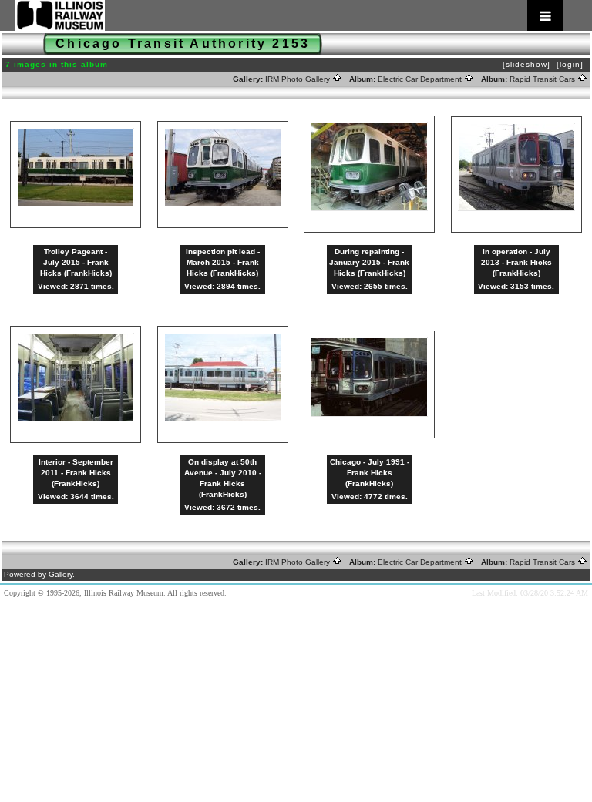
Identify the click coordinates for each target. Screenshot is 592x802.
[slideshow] (526, 64)
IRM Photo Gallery (298, 79)
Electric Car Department (421, 79)
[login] (570, 64)
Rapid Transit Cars (543, 79)
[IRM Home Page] (289, 15)
